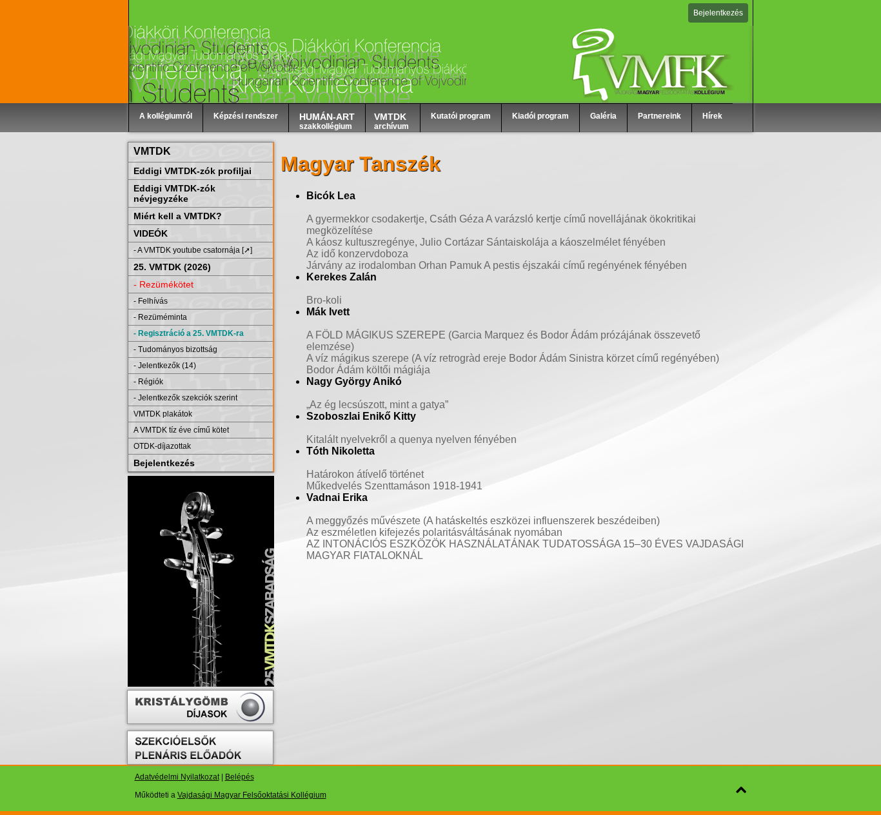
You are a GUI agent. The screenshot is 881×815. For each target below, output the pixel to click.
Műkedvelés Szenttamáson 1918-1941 (394, 485)
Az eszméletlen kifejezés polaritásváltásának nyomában (434, 532)
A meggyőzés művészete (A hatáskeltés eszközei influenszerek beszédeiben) (483, 520)
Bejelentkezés (718, 12)
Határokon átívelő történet (365, 474)
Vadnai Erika (337, 497)
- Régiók (148, 381)
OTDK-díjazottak (162, 446)
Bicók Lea (330, 195)
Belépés (239, 776)
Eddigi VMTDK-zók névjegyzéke (174, 193)
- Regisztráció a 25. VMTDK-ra (189, 333)
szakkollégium (327, 121)
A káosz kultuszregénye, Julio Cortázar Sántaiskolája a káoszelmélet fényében (486, 242)
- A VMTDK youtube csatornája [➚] (193, 250)
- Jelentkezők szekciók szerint (185, 397)
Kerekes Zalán (341, 276)
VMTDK (152, 151)
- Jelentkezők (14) (165, 365)
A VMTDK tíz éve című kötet (181, 430)
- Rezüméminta (160, 317)
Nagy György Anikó (354, 381)
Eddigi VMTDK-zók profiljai (193, 171)
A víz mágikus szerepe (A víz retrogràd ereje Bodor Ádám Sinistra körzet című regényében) (512, 358)
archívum (391, 121)
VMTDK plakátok (163, 413)
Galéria (603, 116)
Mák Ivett (328, 311)
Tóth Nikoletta (340, 451)
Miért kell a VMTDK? (178, 216)
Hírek (712, 116)
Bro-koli (324, 300)
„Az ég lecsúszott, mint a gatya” (377, 404)
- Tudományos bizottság (175, 349)
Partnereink (659, 116)
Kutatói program (461, 116)
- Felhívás (151, 301)
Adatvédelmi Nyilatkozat (177, 776)
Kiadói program (540, 116)
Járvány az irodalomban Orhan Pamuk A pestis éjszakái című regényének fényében (496, 265)
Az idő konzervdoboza (357, 253)
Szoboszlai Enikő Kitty (361, 416)
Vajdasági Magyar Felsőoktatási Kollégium (251, 795)
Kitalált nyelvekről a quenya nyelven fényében (411, 439)
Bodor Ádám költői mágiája (368, 369)
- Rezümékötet (163, 284)
